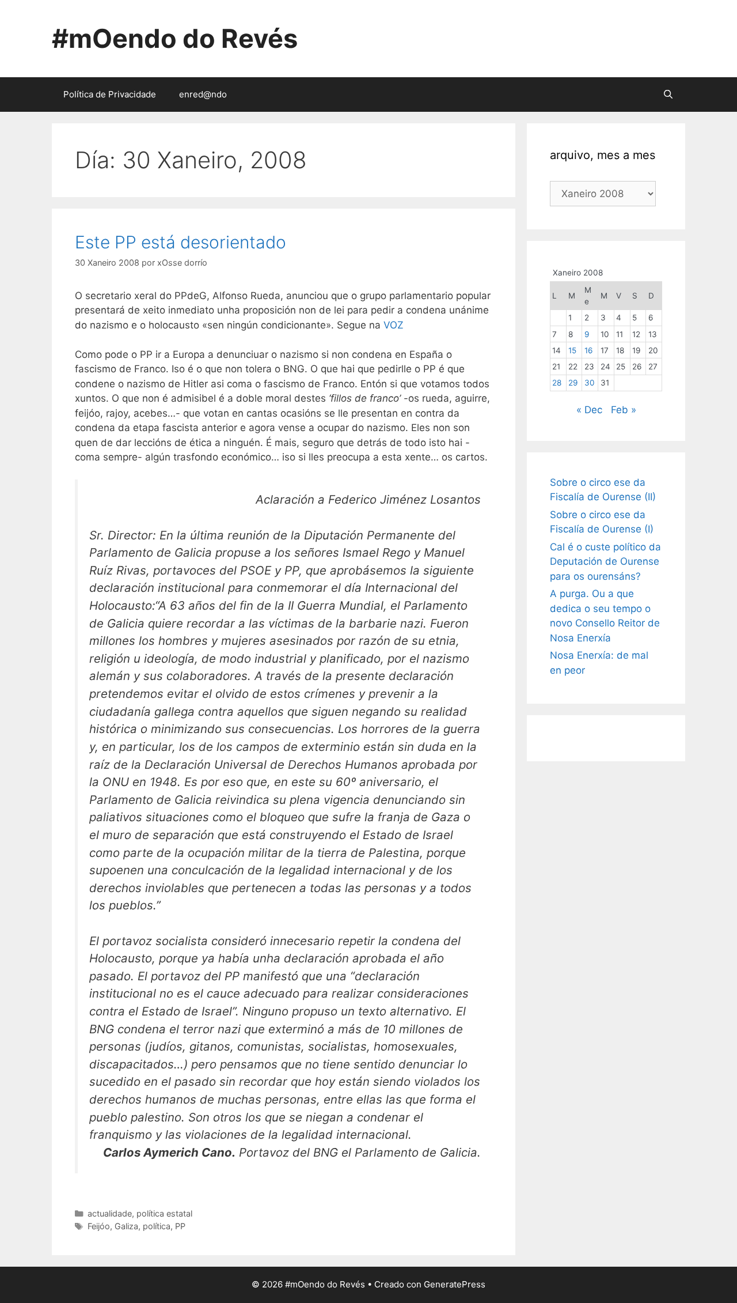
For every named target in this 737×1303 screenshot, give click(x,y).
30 (589, 382)
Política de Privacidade (109, 94)
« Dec (589, 410)
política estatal (164, 1213)
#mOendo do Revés (175, 38)
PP (180, 1226)
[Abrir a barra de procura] (668, 94)
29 (573, 382)
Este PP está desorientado (180, 242)
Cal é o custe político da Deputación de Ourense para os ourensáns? (605, 561)
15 (572, 350)
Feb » (623, 410)
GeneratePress (454, 1284)
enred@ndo (203, 94)
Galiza (126, 1226)
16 (588, 350)
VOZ (393, 325)
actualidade (110, 1213)
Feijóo (99, 1226)
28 (556, 382)
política (156, 1226)
